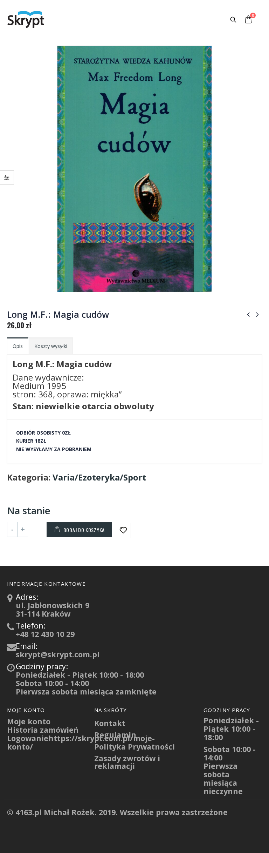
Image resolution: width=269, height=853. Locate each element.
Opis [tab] (18, 346)
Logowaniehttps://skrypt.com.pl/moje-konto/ (81, 742)
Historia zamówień (42, 730)
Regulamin (115, 735)
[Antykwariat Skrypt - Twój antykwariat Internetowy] (26, 19)
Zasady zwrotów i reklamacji (127, 762)
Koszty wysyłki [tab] (50, 346)
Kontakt (109, 723)
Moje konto (28, 721)
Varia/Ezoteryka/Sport (99, 477)
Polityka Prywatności (134, 746)
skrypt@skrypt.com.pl (57, 654)
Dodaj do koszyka (84, 529)
